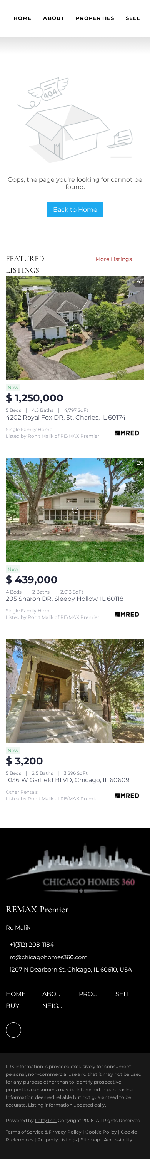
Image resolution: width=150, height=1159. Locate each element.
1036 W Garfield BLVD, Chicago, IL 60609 (68, 780)
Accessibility (118, 1139)
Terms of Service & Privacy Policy (44, 1132)
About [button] (53, 18)
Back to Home (75, 209)
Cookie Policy (101, 1132)
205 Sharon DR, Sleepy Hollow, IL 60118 (64, 598)
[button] (18, 996)
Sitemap (90, 1139)
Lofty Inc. (46, 1120)
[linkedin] (13, 1030)
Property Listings (57, 1139)
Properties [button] (95, 18)
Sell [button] (133, 18)
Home (22, 18)
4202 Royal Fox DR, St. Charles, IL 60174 (66, 417)
